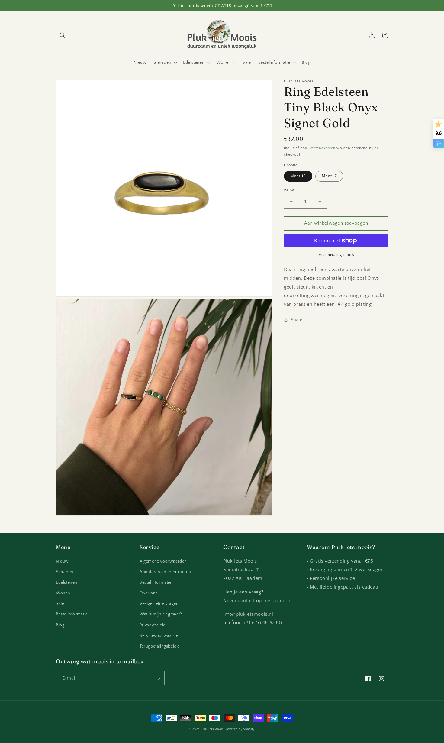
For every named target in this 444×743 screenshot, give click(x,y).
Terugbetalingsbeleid (160, 646)
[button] (62, 35)
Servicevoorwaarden (160, 635)
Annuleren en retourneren (165, 572)
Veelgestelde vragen (159, 603)
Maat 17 (329, 176)
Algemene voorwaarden (163, 561)
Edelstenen (66, 582)
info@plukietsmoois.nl (248, 614)
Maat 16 (298, 176)
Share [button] (296, 320)
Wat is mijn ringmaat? (161, 614)
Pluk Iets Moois (212, 729)
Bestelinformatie (72, 614)
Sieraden (64, 572)
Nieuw (62, 561)
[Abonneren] (157, 678)
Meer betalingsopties (336, 255)
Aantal (289, 189)
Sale (60, 603)
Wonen (63, 593)
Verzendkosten (323, 148)
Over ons (149, 593)
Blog (60, 625)
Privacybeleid (153, 625)
